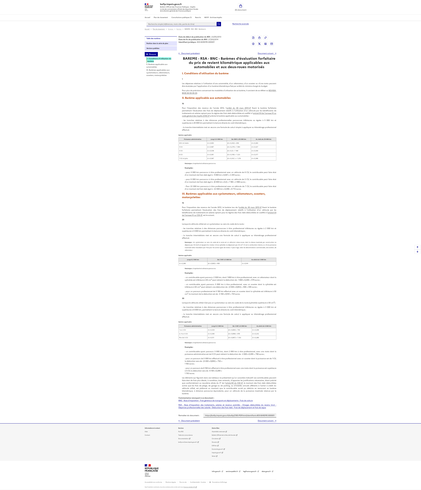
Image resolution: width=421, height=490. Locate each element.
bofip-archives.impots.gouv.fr (187, 442)
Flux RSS (180, 432)
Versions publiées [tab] (152, 48)
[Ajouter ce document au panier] (259, 37)
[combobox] (181, 24)
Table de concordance (185, 435)
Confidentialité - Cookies (198, 482)
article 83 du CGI (233, 383)
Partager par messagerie (271, 44)
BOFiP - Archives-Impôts (213, 17)
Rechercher (219, 24)
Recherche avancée (240, 23)
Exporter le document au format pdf (253, 37)
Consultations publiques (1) (181, 17)
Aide (146, 432)
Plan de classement (161, 17)
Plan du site (183, 482)
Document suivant (266, 53)
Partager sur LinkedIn (265, 44)
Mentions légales (171, 482)
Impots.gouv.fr (216, 453)
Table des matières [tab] (153, 38)
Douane (214, 442)
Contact (147, 435)
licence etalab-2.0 (189, 487)
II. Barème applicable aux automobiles (156, 65)
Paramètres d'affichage (219, 482)
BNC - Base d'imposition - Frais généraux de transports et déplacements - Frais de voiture (215, 400)
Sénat (213, 456)
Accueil (147, 17)
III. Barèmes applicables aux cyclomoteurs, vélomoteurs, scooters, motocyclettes (158, 73)
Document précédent (190, 53)
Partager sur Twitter (259, 44)
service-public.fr (232, 471)
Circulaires (215, 439)
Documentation (183, 439)
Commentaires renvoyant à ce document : (196, 398)
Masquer (152, 54)
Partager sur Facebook (253, 44)
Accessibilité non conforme (153, 482)
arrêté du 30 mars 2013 (238, 108)
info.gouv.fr (216, 471)
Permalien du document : (189, 415)
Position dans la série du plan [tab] (157, 43)
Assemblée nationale (218, 432)
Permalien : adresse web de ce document (265, 37)
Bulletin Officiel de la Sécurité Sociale (223, 435)
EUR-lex (214, 446)
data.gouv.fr (266, 471)
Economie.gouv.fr (217, 449)
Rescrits (198, 17)
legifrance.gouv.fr (250, 471)
